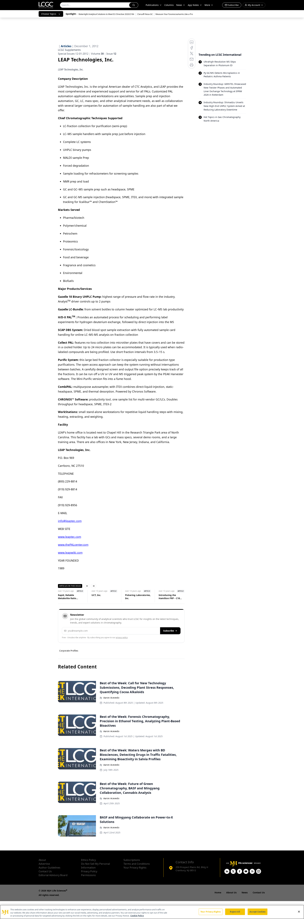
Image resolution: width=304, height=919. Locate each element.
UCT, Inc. (96, 595)
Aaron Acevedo (111, 697)
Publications (152, 4)
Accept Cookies (257, 911)
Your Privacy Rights (135, 867)
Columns (169, 4)
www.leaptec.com (69, 537)
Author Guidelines (49, 867)
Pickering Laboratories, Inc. (138, 597)
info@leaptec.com (70, 521)
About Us (231, 892)
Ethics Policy (88, 860)
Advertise (44, 863)
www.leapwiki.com (70, 552)
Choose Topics (48, 13)
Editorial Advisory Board (53, 875)
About (42, 860)
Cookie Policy (137, 915)
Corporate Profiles (68, 650)
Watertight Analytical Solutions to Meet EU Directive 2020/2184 (107, 14)
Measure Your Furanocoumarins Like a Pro (174, 14)
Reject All (235, 911)
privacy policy (122, 637)
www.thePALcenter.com (73, 545)
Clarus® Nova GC (145, 14)
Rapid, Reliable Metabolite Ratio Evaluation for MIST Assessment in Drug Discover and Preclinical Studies (71, 597)
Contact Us (45, 871)
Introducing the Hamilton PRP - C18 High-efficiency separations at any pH (171, 597)
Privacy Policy (89, 871)
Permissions (88, 875)
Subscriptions (132, 860)
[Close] (298, 911)
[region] (152, 912)
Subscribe (168, 630)
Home (218, 892)
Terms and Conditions (137, 863)
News (179, 4)
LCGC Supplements (69, 50)
